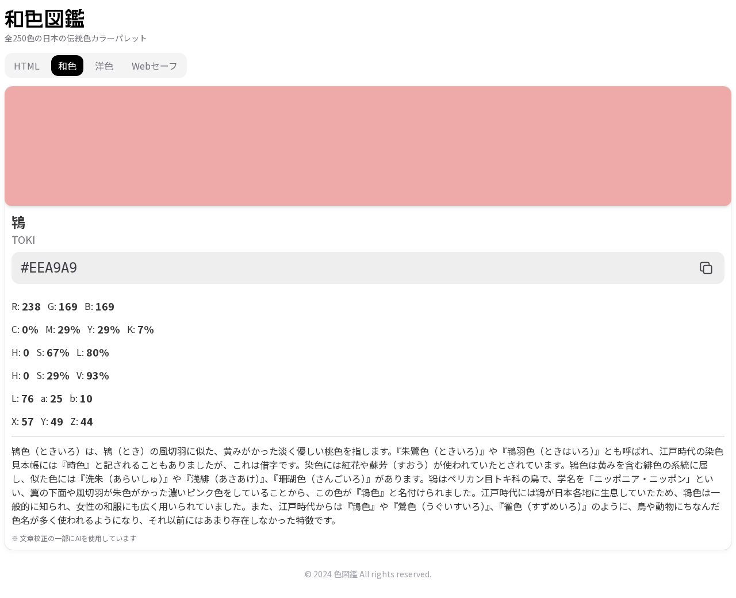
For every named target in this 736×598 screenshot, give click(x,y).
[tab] (27, 65)
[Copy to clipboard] (706, 268)
